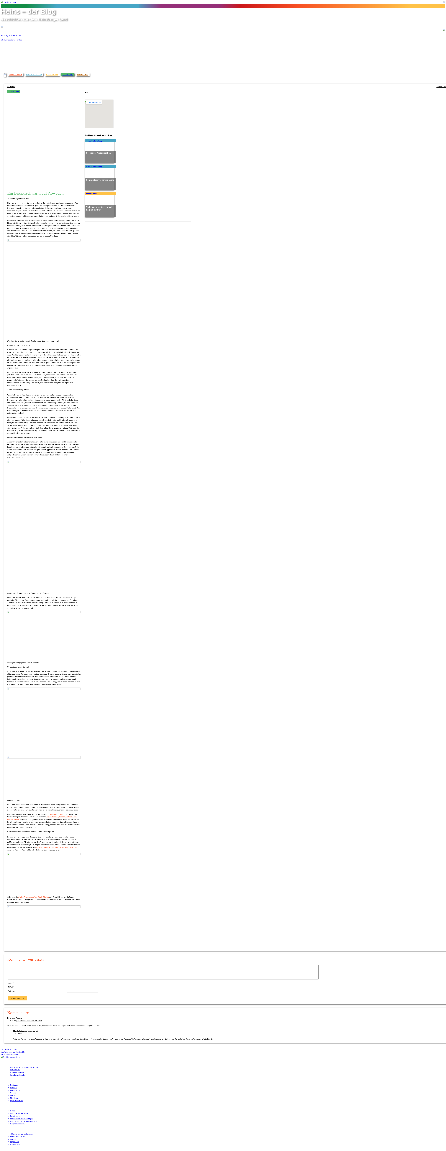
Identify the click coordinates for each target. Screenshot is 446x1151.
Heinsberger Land (55, 814)
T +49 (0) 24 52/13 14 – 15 (11, 36)
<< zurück (11, 87)
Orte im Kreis (15, 1070)
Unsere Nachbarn (17, 1072)
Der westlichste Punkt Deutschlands (24, 1067)
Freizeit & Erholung (34, 75)
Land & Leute (67, 75)
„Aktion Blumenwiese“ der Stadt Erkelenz (33, 897)
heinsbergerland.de (17, 1075)
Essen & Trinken (15, 75)
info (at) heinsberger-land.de (11, 40)
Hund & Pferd (82, 75)
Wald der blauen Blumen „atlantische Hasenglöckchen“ (56, 847)
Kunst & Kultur (52, 75)
